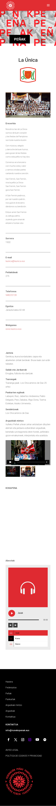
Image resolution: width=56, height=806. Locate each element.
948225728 (11, 295)
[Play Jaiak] (11, 613)
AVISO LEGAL (12, 750)
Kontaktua (10, 716)
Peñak (9, 693)
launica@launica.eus (15, 261)
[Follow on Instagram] (23, 740)
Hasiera (9, 681)
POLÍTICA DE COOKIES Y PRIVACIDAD (24, 756)
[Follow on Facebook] (9, 740)
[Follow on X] (16, 740)
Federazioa (11, 687)
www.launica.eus (13, 329)
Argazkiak (10, 711)
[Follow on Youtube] (37, 739)
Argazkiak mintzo (14, 705)
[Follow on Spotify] (45, 740)
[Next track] (15, 625)
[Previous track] (10, 625)
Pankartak (10, 699)
